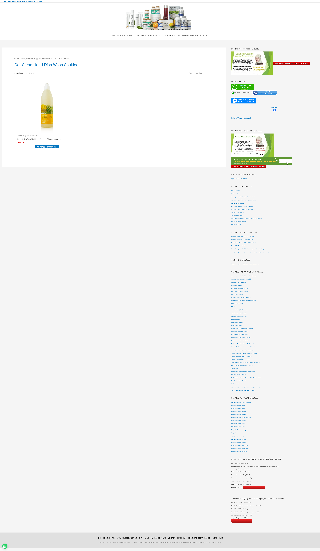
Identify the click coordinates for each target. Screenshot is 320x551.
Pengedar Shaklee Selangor (238, 442)
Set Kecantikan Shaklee (237, 212)
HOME (99, 538)
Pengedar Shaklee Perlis (238, 426)
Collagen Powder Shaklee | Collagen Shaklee (243, 300)
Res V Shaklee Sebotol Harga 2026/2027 (242, 365)
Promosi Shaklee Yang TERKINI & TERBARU (243, 236)
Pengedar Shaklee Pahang (238, 420)
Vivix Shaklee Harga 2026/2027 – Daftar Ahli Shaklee (245, 362)
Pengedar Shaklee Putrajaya (239, 451)
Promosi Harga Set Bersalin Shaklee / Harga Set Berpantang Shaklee (250, 252)
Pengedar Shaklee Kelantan (238, 411)
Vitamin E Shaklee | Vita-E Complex (240, 359)
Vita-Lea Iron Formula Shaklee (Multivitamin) (243, 350)
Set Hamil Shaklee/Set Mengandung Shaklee (243, 200)
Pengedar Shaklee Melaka (238, 414)
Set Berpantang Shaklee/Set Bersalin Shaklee (243, 197)
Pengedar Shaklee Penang (238, 430)
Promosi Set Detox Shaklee (238, 246)
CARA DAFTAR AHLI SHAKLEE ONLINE (152, 538)
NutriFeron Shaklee (236, 325)
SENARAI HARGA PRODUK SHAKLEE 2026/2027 (120, 538)
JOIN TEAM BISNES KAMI (177, 538)
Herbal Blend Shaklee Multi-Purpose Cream (243, 371)
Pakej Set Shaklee (236, 190)
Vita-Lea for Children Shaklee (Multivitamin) (243, 347)
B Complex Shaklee (236, 285)
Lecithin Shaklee (235, 319)
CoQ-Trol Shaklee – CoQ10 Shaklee (240, 297)
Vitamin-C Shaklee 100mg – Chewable (241, 356)
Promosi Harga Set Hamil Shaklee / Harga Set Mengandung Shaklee (249, 249)
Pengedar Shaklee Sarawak (238, 439)
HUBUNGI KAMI (217, 538)
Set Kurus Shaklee (236, 194)
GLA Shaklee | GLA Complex (239, 313)
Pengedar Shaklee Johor (238, 405)
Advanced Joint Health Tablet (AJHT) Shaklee (243, 276)
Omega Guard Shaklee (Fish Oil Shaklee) (242, 328)
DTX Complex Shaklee (237, 303)
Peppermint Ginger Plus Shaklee (240, 334)
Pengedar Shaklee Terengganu (239, 445)
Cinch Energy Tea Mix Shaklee (239, 291)
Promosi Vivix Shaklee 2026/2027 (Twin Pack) (243, 242)
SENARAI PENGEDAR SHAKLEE (199, 538)
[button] (4, 546)
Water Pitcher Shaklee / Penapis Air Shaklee (243, 390)
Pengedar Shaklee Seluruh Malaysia (241, 402)
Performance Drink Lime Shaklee (240, 340)
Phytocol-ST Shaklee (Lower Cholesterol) (242, 344)
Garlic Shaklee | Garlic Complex (239, 310)
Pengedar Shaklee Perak (238, 423)
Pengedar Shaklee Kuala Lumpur (240, 448)
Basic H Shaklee (235, 384)
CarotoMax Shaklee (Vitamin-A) (239, 288)
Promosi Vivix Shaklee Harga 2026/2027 (242, 239)
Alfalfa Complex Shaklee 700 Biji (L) (241, 279)
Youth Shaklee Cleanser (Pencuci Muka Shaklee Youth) (246, 377)
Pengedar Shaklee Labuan (238, 433)
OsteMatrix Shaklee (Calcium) (239, 331)
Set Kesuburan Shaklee (237, 203)
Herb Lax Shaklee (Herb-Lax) (239, 316)
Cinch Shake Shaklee (237, 294)
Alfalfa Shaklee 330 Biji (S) (238, 282)
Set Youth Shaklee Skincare (238, 221)
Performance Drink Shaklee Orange (241, 337)
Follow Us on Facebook (241, 118)
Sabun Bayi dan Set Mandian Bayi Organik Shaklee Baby (246, 218)
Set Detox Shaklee (236, 224)
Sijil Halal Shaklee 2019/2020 (239, 179)
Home (16, 59)
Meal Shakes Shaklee (237, 322)
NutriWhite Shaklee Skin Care (239, 381)
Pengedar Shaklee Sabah (238, 436)
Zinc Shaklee (234, 368)
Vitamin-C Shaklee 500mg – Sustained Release (244, 353)
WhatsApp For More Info (47, 147)
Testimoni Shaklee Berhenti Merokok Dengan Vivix (245, 264)
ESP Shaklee (234, 307)
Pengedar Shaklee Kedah (238, 408)
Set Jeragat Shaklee (236, 215)
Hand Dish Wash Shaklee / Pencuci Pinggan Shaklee (245, 387)
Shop (23, 59)
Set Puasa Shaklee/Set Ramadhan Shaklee (243, 209)
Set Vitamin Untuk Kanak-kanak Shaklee (242, 206)
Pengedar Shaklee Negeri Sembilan (241, 417)
